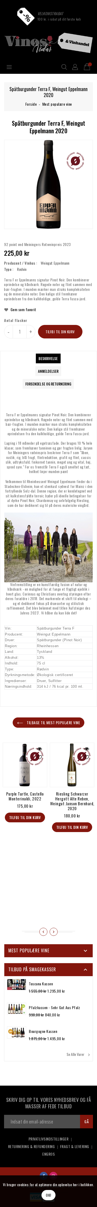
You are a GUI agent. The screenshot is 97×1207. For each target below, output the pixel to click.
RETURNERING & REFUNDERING (31, 1146)
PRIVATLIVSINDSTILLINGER (49, 1139)
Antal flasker (15, 320)
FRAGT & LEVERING (74, 1146)
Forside (31, 104)
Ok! (48, 1195)
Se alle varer (79, 1054)
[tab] (48, 358)
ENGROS (48, 1154)
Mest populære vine (57, 104)
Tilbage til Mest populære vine (53, 722)
